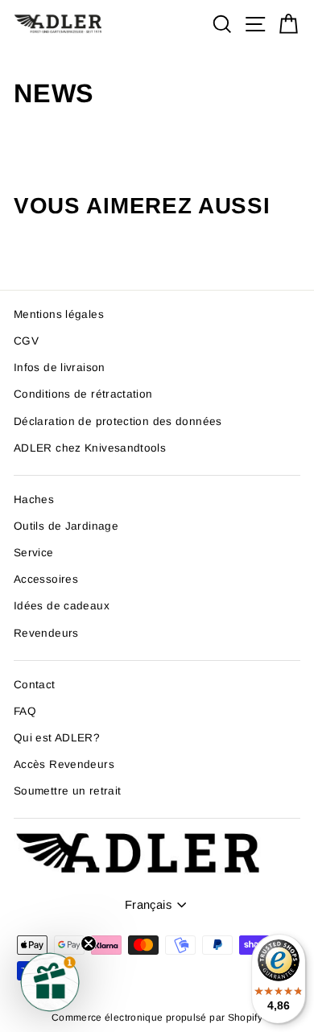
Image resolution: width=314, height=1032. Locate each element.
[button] (50, 982)
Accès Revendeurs (64, 764)
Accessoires (46, 579)
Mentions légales (59, 314)
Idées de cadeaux (61, 606)
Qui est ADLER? (57, 738)
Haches (34, 499)
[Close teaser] (89, 943)
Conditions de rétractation (83, 394)
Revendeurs (46, 633)
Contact (35, 685)
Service (34, 553)
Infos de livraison (59, 367)
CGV (26, 341)
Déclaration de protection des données (118, 421)
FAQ (25, 711)
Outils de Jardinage (66, 526)
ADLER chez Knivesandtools (90, 448)
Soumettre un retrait (67, 791)
